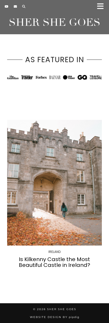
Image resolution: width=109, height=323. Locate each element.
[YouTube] (6, 6)
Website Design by (54, 317)
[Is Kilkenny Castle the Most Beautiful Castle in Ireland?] (54, 183)
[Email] (15, 6)
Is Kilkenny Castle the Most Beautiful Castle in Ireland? (54, 262)
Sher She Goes (55, 22)
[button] (102, 7)
